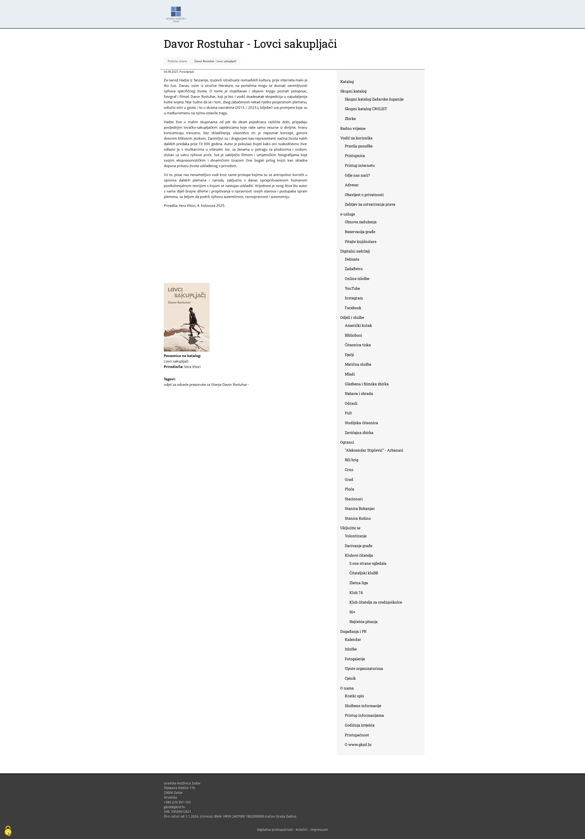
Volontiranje (356, 535)
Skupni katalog (353, 91)
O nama (347, 688)
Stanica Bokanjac (360, 508)
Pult (348, 412)
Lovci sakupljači (178, 361)
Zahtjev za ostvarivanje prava (370, 204)
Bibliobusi (353, 335)
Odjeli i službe (352, 317)
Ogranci (347, 442)
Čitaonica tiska (358, 344)
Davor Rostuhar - (235, 384)
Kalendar (353, 639)
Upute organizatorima (364, 668)
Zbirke (352, 119)
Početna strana (177, 61)
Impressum (319, 829)
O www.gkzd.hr (358, 744)
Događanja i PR (353, 631)
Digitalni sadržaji (355, 251)
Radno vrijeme (352, 128)
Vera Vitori (192, 366)
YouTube (354, 289)
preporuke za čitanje (205, 384)
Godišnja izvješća (360, 725)
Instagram (355, 299)
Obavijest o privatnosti (364, 194)
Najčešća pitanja (363, 621)
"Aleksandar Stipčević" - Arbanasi (374, 450)
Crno (349, 469)
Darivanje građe (358, 545)
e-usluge (347, 214)
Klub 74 (356, 592)
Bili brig (351, 459)
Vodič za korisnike (356, 138)
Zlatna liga (358, 582)
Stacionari (354, 498)
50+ (352, 612)
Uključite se (350, 527)
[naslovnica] (187, 350)
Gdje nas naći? (357, 175)
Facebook (355, 308)
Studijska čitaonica (361, 422)
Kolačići (302, 829)
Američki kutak (358, 325)
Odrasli (351, 403)
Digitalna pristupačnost (275, 829)
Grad (349, 479)
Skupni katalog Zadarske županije (374, 99)
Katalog (348, 82)
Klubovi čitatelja (359, 555)
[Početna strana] (177, 12)
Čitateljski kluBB (363, 572)
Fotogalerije (355, 658)
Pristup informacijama (364, 715)
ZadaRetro (354, 268)
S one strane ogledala (367, 563)
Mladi (350, 374)
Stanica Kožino (358, 518)
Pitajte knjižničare (362, 242)
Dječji (349, 354)
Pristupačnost (357, 734)
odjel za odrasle (176, 384)
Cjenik (350, 678)
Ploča (349, 489)
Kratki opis (354, 695)
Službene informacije (363, 705)
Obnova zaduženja (361, 221)
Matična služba (358, 364)
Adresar (352, 184)
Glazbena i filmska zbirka (367, 383)
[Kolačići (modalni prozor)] (8, 831)
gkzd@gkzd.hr (176, 807)
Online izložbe (357, 278)
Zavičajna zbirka (359, 432)
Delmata (354, 260)
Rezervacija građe (360, 231)
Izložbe (351, 649)
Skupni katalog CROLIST (368, 109)
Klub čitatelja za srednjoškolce (375, 602)
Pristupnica (355, 155)
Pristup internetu (360, 165)
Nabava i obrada (359, 393)
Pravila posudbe (358, 146)
